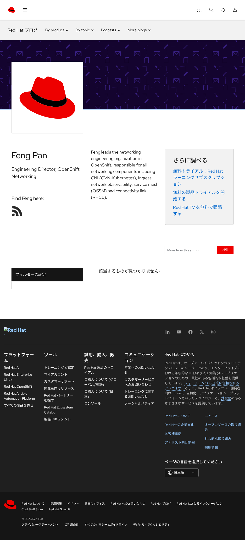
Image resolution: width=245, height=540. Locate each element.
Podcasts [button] (108, 30)
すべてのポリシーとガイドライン (105, 525)
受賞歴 (226, 398)
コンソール (92, 403)
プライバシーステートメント (40, 525)
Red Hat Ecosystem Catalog (58, 409)
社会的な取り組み (218, 438)
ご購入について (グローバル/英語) (100, 382)
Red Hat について (178, 416)
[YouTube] (179, 333)
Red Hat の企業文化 (179, 425)
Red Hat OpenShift (18, 386)
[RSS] (17, 211)
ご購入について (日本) (98, 394)
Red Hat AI (12, 367)
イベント (73, 504)
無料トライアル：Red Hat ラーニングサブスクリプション (199, 177)
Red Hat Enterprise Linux (18, 377)
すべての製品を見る (18, 405)
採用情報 (211, 447)
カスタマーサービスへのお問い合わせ (139, 382)
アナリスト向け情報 (180, 442)
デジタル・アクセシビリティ (151, 525)
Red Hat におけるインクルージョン (200, 504)
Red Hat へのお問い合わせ (128, 504)
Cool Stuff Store (32, 509)
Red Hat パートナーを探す (58, 397)
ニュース (211, 416)
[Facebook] (190, 333)
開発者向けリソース (59, 388)
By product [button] (54, 30)
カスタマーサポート (59, 381)
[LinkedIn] (167, 333)
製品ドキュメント (57, 419)
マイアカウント (55, 374)
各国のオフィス (95, 504)
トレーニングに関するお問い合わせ (139, 394)
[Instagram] (213, 333)
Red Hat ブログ (23, 30)
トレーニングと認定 (59, 367)
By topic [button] (83, 30)
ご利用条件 (71, 525)
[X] (202, 333)
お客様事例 (173, 433)
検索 (225, 250)
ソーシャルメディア (139, 403)
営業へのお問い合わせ (139, 370)
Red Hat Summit (59, 509)
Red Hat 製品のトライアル (99, 370)
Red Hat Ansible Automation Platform (19, 396)
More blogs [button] (137, 30)
